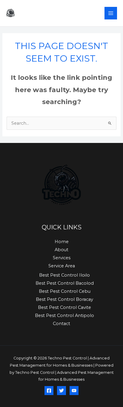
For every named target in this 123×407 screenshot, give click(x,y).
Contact (61, 323)
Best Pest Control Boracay (64, 299)
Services (61, 257)
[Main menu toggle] (110, 13)
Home (62, 241)
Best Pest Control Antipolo (64, 315)
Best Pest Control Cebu (64, 291)
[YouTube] (74, 390)
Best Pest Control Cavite (64, 307)
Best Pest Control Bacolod (65, 283)
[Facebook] (48, 390)
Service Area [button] (61, 266)
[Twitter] (61, 390)
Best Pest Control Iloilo (64, 275)
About (61, 249)
